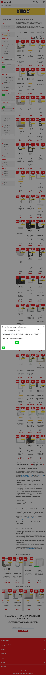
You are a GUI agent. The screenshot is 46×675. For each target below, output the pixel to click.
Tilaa (17, 342)
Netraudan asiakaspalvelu (7, 333)
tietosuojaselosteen (24, 344)
